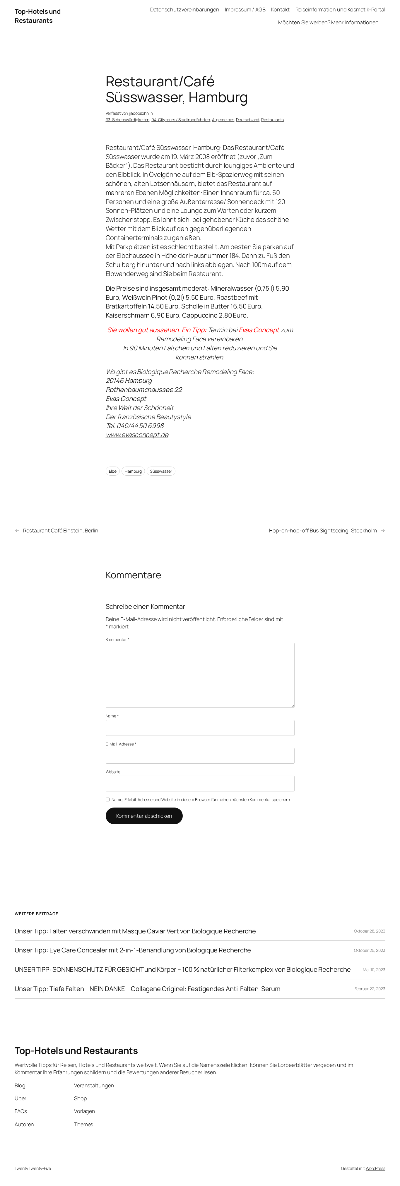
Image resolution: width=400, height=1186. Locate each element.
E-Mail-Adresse (121, 744)
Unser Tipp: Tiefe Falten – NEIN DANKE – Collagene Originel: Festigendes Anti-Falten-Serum (148, 989)
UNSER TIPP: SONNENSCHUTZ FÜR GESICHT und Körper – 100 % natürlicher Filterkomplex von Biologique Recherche (183, 969)
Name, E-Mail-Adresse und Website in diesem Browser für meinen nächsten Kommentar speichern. (201, 799)
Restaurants (272, 119)
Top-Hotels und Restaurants (38, 16)
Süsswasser (161, 471)
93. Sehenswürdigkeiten (128, 119)
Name (112, 716)
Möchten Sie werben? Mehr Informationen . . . (331, 22)
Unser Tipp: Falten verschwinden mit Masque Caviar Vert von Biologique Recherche (135, 931)
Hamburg (133, 471)
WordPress (375, 1168)
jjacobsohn (139, 113)
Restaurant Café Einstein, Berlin (60, 530)
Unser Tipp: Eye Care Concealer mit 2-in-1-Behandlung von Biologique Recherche (133, 950)
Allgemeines (223, 119)
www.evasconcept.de (137, 434)
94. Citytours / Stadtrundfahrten (180, 119)
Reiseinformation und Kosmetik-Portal (340, 9)
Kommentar (117, 639)
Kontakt (280, 9)
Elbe (113, 471)
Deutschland (247, 119)
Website (113, 771)
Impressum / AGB (245, 9)
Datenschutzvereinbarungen (185, 9)
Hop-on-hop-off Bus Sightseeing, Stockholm (323, 530)
